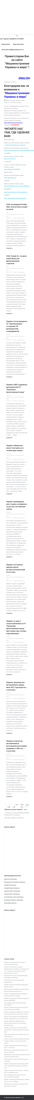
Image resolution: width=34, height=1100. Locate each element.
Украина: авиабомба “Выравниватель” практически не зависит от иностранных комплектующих (15, 1023)
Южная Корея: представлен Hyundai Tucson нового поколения (16, 1051)
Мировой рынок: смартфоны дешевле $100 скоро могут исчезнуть (16, 1085)
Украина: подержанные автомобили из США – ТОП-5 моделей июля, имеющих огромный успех (16, 1066)
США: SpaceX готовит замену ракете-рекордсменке (14, 981)
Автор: (15, 215)
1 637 (16, 804)
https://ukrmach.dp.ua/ (10, 177)
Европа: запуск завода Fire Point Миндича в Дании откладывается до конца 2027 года (16, 1017)
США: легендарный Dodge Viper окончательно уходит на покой (17, 206)
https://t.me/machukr (10, 158)
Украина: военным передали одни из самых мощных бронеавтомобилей (16, 1008)
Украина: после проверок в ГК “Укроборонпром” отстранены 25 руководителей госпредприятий (16, 326)
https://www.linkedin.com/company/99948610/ (16, 186)
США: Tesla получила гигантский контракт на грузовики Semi (16, 1035)
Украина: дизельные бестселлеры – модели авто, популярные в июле (16, 1071)
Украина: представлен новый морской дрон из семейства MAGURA (16, 999)
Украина (8, 334)
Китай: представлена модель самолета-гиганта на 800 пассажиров (15, 1076)
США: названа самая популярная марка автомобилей (15, 1004)
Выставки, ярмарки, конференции (14, 817)
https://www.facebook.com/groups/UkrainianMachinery (19, 150)
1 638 (21, 804)
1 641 (13, 807)
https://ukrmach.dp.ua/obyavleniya (13, 122)
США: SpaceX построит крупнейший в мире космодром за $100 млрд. (16, 976)
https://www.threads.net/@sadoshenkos (15, 198)
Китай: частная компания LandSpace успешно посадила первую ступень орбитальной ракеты (16, 1041)
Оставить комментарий (19, 218)
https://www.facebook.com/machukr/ (15, 145)
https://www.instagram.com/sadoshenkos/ (15, 192)
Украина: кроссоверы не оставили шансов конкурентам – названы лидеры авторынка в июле (16, 1030)
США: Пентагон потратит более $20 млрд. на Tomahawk (16, 1060)
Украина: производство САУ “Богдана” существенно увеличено (14, 963)
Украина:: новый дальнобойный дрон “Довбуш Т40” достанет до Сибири (16, 1080)
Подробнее (9, 248)
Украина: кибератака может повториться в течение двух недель (15, 448)
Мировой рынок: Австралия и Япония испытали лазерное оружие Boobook (17, 1055)
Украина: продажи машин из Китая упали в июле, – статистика (16, 1046)
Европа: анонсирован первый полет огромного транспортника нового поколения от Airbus (17, 1013)
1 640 (8, 807)
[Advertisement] (17, 17)
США (7, 212)
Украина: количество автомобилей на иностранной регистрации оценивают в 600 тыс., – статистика (16, 746)
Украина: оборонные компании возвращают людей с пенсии (16, 985)
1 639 (27, 804)
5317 (22, 807)
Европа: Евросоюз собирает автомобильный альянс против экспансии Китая (16, 990)
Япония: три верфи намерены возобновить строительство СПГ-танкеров (16, 995)
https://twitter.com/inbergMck (12, 169)
